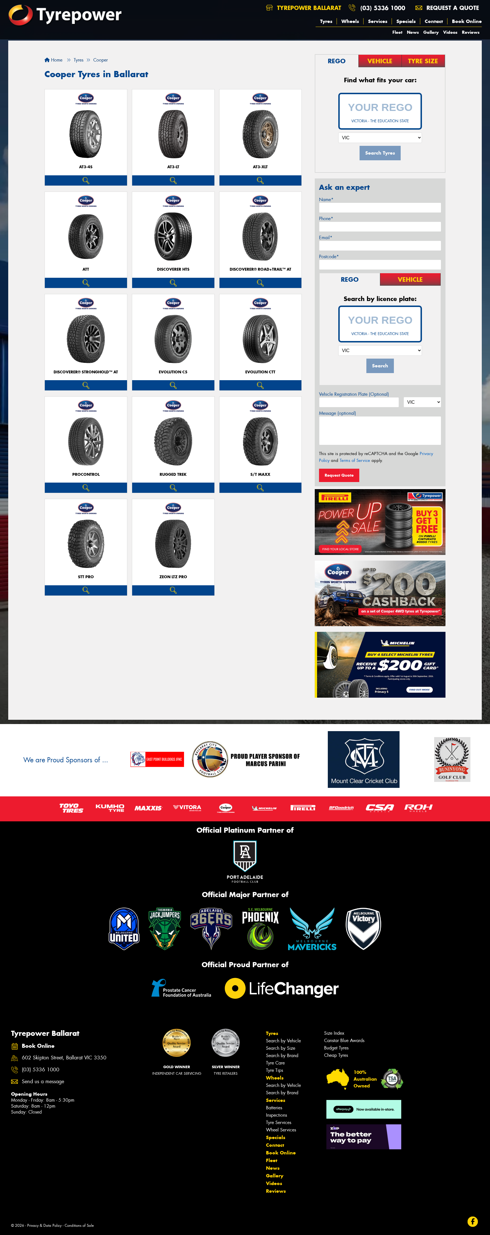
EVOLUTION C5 (173, 372)
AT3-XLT (260, 167)
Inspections (276, 1115)
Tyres (326, 21)
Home (56, 60)
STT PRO (86, 577)
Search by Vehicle (283, 1041)
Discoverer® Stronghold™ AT (86, 372)
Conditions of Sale (79, 1225)
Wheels (350, 21)
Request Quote (339, 475)
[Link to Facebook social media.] (473, 1222)
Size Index (334, 1033)
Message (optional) (337, 413)
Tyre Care (275, 1063)
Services (377, 21)
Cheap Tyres (336, 1055)
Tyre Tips (274, 1070)
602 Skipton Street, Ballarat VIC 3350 (64, 1058)
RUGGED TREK (173, 474)
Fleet (397, 32)
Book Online (467, 21)
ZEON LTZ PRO (173, 577)
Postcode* (329, 257)
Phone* (326, 219)
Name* (326, 200)
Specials (406, 21)
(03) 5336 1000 (382, 7)
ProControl (86, 474)
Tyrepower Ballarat (308, 7)
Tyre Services (278, 1122)
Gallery (431, 32)
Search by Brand (282, 1056)
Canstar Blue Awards (344, 1040)
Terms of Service (355, 460)
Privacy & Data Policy (44, 1225)
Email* (325, 238)
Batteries (274, 1108)
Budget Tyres (336, 1048)
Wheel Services (281, 1130)
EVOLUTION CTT (260, 372)
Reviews (471, 32)
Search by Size (280, 1048)
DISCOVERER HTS (173, 269)
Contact (434, 21)
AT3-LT (173, 167)
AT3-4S (85, 167)
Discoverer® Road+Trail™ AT (260, 269)
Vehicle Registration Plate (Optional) (354, 394)
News (413, 32)
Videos (450, 32)
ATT (86, 269)
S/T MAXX (260, 474)
